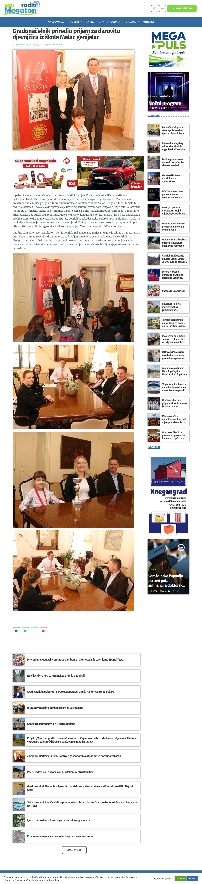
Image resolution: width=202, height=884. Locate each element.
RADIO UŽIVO (182, 8)
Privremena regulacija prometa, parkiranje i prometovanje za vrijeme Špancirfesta (75, 659)
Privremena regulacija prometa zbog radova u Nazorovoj (60, 836)
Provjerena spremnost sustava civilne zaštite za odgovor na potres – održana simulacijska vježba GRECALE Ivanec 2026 (174, 344)
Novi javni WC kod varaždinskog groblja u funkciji (56, 675)
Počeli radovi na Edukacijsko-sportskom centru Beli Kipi (60, 772)
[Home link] (21, 8)
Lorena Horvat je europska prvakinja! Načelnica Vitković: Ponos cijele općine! (172, 276)
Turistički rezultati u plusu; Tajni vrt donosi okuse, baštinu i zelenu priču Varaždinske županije (174, 326)
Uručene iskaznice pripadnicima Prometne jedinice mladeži (174, 403)
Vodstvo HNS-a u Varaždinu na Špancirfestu (171, 178)
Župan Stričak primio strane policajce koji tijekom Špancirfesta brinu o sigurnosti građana (173, 133)
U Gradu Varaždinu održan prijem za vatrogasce (55, 708)
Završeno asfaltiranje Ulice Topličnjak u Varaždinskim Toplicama (174, 371)
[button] (16, 630)
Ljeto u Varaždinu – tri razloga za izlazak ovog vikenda (58, 820)
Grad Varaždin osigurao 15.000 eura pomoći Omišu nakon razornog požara (70, 691)
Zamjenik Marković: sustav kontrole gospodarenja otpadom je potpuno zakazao (74, 756)
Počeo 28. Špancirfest (173, 291)
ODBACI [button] (192, 878)
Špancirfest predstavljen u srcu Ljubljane (51, 724)
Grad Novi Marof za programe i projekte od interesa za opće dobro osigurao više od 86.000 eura (174, 438)
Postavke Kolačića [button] (162, 878)
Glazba (153, 96)
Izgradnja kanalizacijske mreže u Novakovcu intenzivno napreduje (174, 242)
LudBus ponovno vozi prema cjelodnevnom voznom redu (173, 226)
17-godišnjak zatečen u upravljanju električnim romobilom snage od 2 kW (174, 389)
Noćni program (164, 103)
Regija (152, 569)
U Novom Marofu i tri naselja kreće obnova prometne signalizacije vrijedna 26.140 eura (174, 357)
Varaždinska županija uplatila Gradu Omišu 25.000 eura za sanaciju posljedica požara (174, 260)
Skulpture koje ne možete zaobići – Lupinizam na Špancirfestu (171, 308)
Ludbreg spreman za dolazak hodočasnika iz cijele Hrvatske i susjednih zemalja (174, 164)
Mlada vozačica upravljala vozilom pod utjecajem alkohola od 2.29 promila (174, 421)
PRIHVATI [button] (180, 878)
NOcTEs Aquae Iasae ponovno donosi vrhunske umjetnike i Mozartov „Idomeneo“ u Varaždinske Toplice (174, 197)
